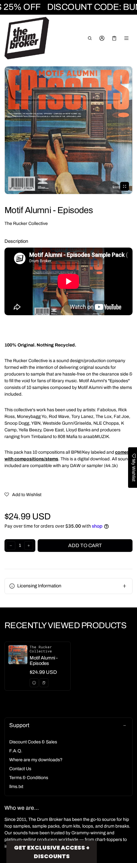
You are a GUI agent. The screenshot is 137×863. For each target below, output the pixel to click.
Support (19, 725)
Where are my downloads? (35, 759)
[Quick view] (34, 682)
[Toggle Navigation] (126, 38)
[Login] (102, 38)
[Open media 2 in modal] (68, 130)
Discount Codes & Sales (33, 742)
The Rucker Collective (26, 223)
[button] (89, 38)
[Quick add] (44, 682)
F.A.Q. (15, 750)
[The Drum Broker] (26, 38)
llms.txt (16, 786)
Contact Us (20, 768)
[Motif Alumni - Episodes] (37, 666)
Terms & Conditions (28, 777)
